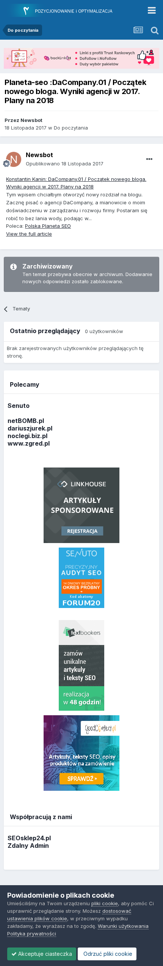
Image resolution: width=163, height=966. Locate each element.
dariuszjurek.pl (30, 428)
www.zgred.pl (29, 443)
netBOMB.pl (26, 420)
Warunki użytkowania (123, 926)
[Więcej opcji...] (149, 159)
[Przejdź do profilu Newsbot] (13, 159)
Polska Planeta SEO (48, 226)
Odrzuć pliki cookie (107, 954)
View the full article (29, 234)
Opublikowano (64, 163)
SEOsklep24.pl (29, 838)
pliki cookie (104, 903)
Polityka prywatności (31, 934)
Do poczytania (71, 128)
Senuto (19, 405)
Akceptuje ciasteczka (44, 954)
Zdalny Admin (28, 845)
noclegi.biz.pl (27, 436)
